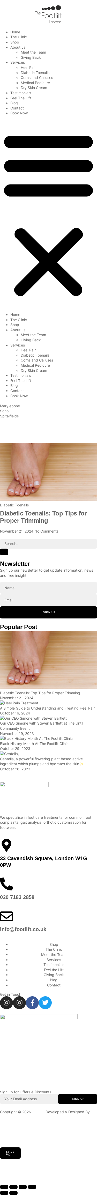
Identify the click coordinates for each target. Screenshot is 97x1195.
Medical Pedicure (35, 82)
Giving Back (31, 57)
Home (15, 32)
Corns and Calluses (37, 77)
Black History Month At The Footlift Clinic (34, 743)
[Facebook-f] (32, 1002)
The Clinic (18, 37)
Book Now (19, 113)
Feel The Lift (20, 98)
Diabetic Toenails (35, 72)
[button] (48, 214)
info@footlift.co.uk (23, 929)
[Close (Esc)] (32, 1187)
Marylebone (10, 406)
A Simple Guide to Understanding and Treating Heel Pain (47, 708)
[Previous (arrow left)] (4, 1193)
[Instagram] (6, 1002)
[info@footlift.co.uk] (6, 916)
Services (17, 62)
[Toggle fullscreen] (13, 1187)
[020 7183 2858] (6, 883)
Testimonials (20, 93)
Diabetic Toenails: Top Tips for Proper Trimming (43, 517)
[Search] (4, 552)
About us (17, 47)
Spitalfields (9, 416)
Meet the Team (33, 52)
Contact (17, 108)
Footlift (37, 1112)
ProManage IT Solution (19, 1117)
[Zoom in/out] (4, 1187)
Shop (14, 42)
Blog (14, 103)
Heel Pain (28, 67)
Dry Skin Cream (34, 87)
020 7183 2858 (17, 897)
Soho (4, 411)
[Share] (23, 1187)
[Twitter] (45, 1002)
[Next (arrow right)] (13, 1193)
